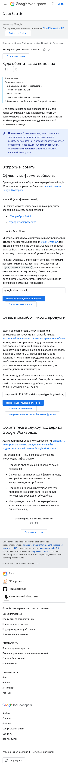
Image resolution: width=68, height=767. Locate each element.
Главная (6, 43)
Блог (5, 677)
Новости (7, 682)
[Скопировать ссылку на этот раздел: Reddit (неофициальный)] (41, 200)
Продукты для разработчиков (18, 619)
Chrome (7, 718)
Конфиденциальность (42, 752)
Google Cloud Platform (14, 728)
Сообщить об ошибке (21, 408)
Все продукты (10, 739)
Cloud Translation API (53, 28)
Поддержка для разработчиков (19, 629)
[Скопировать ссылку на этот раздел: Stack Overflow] (28, 232)
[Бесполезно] (48, 49)
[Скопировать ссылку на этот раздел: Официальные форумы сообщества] (58, 176)
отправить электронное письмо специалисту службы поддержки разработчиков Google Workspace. (34, 444)
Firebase (7, 723)
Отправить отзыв (15, 56)
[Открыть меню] (5, 4)
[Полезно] (44, 49)
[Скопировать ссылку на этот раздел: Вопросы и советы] (38, 167)
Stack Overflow (49, 241)
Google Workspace (23, 43)
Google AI (7, 733)
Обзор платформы (12, 614)
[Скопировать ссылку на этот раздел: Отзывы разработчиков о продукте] (6, 323)
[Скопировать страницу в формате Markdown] (16, 69)
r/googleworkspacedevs (22, 222)
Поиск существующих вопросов (24, 298)
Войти (61, 4)
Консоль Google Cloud (14, 658)
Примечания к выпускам (15, 624)
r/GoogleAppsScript (20, 216)
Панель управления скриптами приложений (26, 653)
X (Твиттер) (8, 687)
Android (6, 713)
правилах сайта (40, 551)
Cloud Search (12, 14)
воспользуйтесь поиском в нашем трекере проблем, (34, 338)
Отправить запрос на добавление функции (32, 414)
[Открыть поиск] (53, 4)
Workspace (37, 4)
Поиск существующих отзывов (23, 402)
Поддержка (58, 43)
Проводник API (10, 663)
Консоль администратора (16, 648)
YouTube (7, 693)
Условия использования (15, 634)
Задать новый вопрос (21, 304)
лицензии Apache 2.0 (49, 548)
